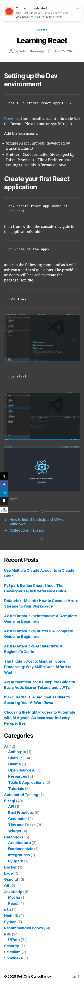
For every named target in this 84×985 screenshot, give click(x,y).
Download (13, 118)
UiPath (14, 940)
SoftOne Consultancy (34, 976)
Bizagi (9, 801)
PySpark (15, 861)
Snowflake (13, 958)
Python (10, 922)
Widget (14, 831)
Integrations (19, 855)
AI (6, 746)
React (42, 30)
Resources (17, 776)
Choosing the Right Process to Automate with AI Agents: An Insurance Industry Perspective (39, 717)
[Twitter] (4, 476)
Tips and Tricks (21, 825)
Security (11, 946)
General (11, 879)
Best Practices (21, 812)
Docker (10, 867)
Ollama (14, 764)
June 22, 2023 (64, 51)
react (14, 499)
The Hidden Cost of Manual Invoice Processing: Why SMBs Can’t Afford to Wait (37, 666)
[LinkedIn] (4, 493)
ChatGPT (16, 758)
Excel (9, 873)
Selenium (12, 952)
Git (6, 885)
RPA (7, 934)
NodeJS (11, 916)
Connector (17, 819)
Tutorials (16, 788)
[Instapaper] (4, 501)
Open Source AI (21, 770)
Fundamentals (20, 849)
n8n (7, 909)
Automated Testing (21, 795)
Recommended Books (23, 928)
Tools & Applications (26, 782)
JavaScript (14, 892)
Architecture (19, 842)
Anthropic (17, 752)
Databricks (13, 837)
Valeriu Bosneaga (31, 51)
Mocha (14, 897)
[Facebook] (4, 484)
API (11, 806)
